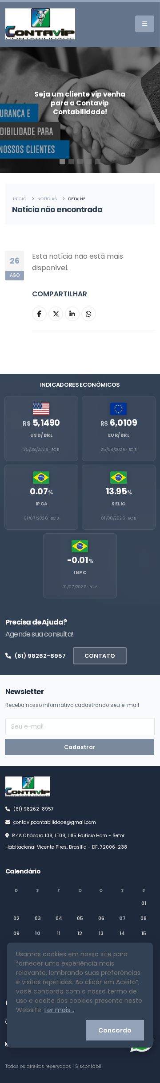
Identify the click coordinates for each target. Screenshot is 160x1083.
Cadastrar (80, 747)
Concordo (115, 1030)
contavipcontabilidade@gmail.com (54, 822)
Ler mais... (59, 1009)
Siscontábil (88, 1066)
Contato (99, 656)
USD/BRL (41, 435)
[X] (55, 314)
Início (19, 199)
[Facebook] (39, 314)
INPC (80, 572)
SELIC (119, 504)
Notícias (47, 199)
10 (37, 933)
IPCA (42, 504)
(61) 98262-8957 (40, 656)
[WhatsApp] (88, 314)
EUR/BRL (119, 435)
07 (122, 918)
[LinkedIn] (72, 314)
